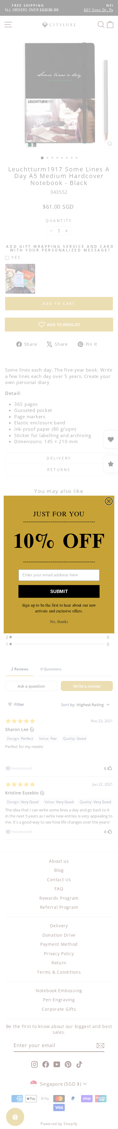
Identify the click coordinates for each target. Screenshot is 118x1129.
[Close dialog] (108, 501)
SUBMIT (59, 591)
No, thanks (59, 621)
